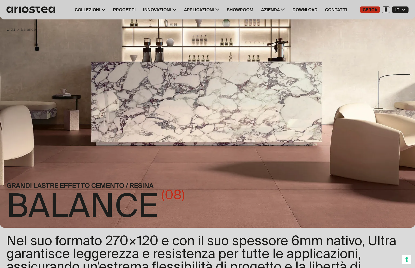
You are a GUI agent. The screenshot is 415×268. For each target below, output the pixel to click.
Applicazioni (199, 10)
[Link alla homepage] (32, 9)
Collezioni (87, 10)
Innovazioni (157, 10)
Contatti (336, 10)
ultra (11, 29)
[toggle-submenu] (103, 9)
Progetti (124, 10)
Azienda (270, 10)
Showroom (240, 10)
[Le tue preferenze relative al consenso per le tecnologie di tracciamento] (406, 259)
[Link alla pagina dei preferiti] (386, 9)
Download (305, 10)
